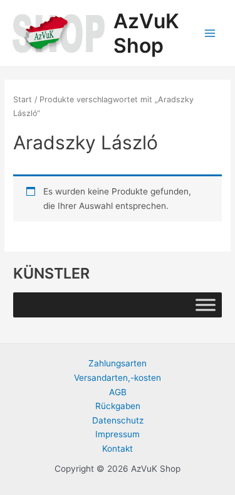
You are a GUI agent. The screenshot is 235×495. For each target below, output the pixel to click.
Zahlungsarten (117, 363)
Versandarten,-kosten (117, 378)
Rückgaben (117, 406)
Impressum (117, 434)
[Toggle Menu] (206, 305)
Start (22, 99)
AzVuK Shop (146, 33)
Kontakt (117, 449)
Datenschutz (118, 420)
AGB (118, 392)
